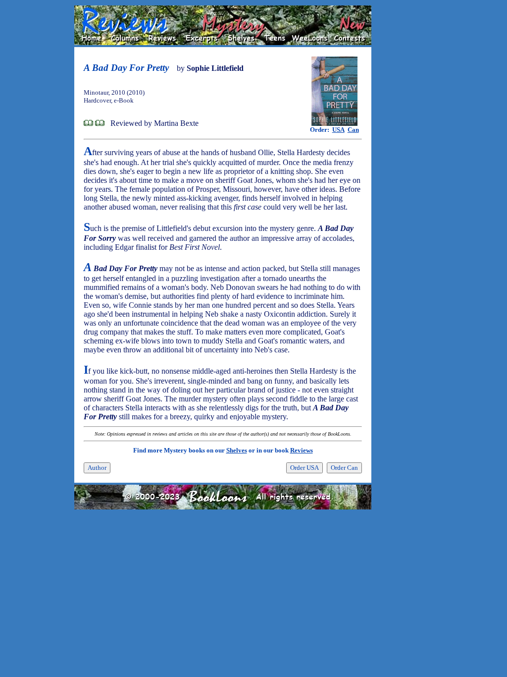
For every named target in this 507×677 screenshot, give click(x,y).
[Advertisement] (403, 154)
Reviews (301, 450)
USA (338, 129)
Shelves (236, 450)
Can (353, 129)
